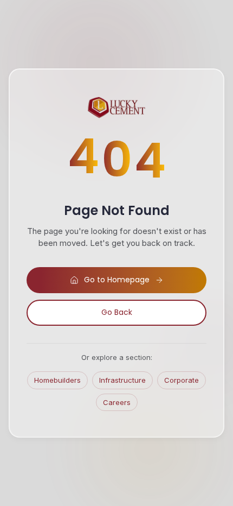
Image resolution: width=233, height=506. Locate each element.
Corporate (181, 380)
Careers (117, 402)
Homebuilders (57, 380)
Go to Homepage (117, 279)
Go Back (116, 312)
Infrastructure (122, 380)
